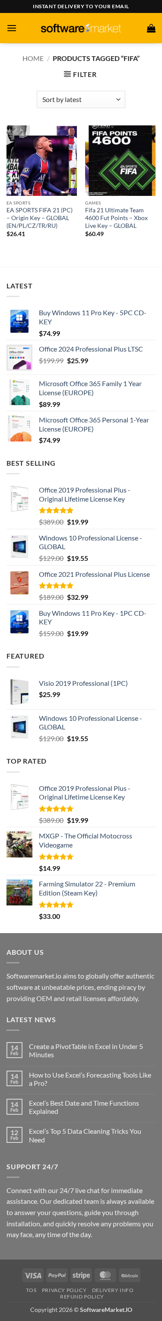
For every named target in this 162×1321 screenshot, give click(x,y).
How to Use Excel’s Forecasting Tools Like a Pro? (90, 1079)
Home (33, 58)
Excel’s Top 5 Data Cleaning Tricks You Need (85, 1135)
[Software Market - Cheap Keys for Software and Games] (81, 28)
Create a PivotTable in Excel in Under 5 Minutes (86, 1050)
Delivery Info (113, 1290)
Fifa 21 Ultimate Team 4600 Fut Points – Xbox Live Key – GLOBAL (116, 218)
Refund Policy (82, 1296)
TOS (31, 1290)
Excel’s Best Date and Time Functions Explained (84, 1107)
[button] (11, 27)
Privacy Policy (64, 1290)
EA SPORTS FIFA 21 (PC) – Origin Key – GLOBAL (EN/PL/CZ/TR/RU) (39, 218)
